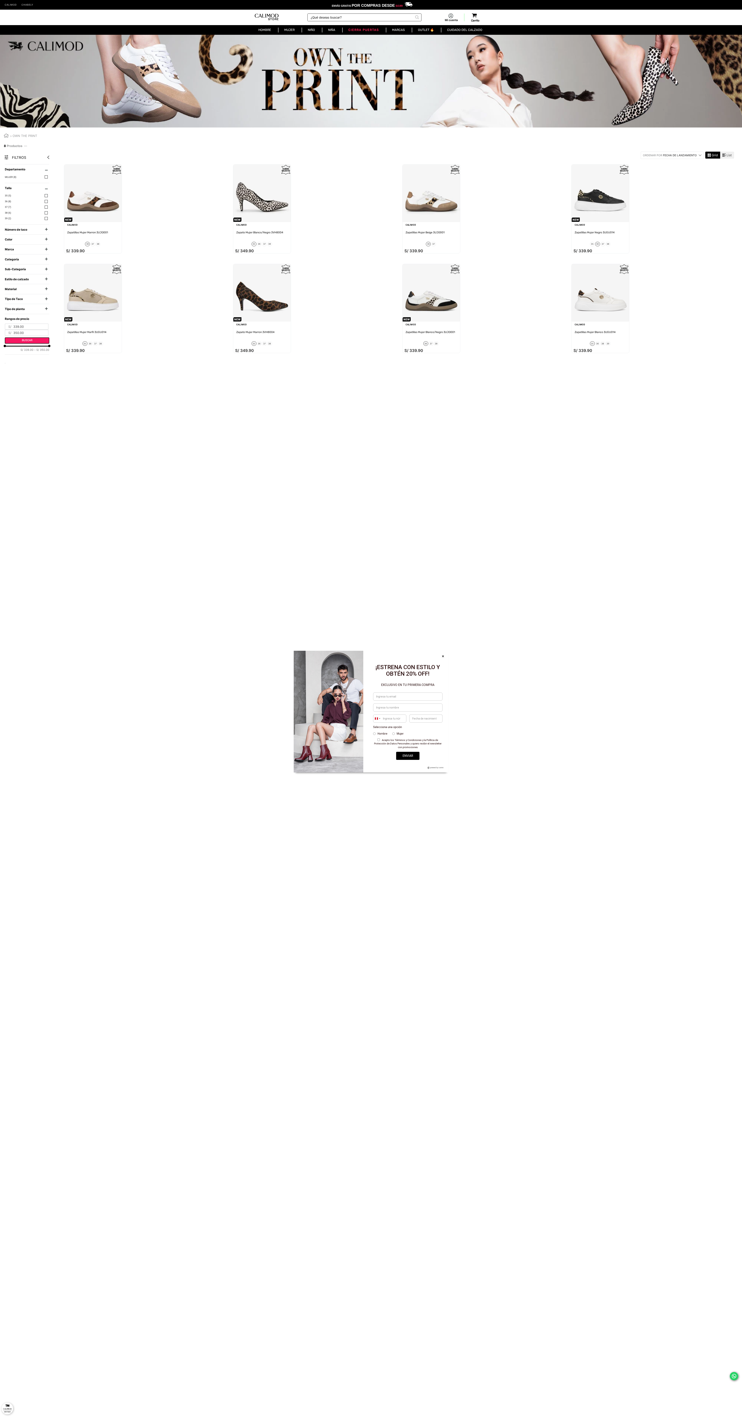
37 (8, 207)
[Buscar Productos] (416, 17)
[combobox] (364, 17)
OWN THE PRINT (25, 136)
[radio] (712, 155)
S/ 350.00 (41, 349)
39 (8, 218)
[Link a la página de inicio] (6, 136)
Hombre (382, 733)
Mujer (10, 177)
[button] (27, 169)
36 (8, 201)
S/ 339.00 (26, 349)
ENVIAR (407, 756)
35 (8, 195)
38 (8, 212)
